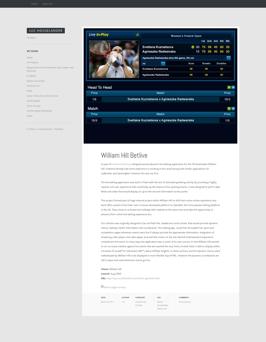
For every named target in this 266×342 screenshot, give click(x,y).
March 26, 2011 (107, 301)
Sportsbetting (162, 305)
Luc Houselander (45, 30)
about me (47, 3)
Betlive (160, 301)
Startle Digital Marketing (39, 110)
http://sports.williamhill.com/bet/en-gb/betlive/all (133, 278)
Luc (123, 301)
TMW (29, 90)
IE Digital (31, 75)
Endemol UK (140, 301)
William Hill (162, 308)
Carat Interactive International (42, 95)
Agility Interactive (36, 80)
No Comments (185, 301)
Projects (138, 305)
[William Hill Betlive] (160, 85)
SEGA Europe (33, 105)
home (34, 3)
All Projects (32, 62)
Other (30, 115)
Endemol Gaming (121, 164)
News (29, 57)
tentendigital (33, 100)
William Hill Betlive (124, 155)
